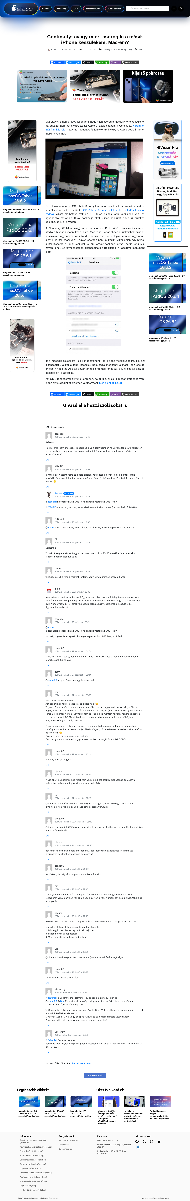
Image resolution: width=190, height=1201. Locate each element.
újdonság (128, 49)
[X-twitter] (144, 1141)
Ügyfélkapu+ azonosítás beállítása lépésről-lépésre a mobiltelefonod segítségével (134, 1116)
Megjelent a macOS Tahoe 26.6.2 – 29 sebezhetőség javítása (21, 210)
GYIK (76, 8)
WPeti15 (52, 507)
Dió (62, 1001)
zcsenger (52, 501)
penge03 (52, 680)
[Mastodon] (159, 1141)
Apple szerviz (114, 8)
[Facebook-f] (137, 1141)
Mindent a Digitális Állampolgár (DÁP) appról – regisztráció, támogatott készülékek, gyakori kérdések (108, 1117)
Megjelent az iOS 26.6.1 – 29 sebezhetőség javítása (16, 273)
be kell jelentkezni (81, 1063)
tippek (120, 49)
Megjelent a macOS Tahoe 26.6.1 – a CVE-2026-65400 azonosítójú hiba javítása (20, 306)
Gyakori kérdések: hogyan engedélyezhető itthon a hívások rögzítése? (160, 1115)
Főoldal (45, 8)
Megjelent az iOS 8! (111, 382)
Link (47, 460)
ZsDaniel (52, 997)
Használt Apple (93, 8)
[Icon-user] (181, 9)
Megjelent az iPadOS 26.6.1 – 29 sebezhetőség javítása (18, 242)
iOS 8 (114, 49)
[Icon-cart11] (174, 9)
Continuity (105, 49)
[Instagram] (151, 1141)
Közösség (61, 8)
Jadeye (58, 493)
